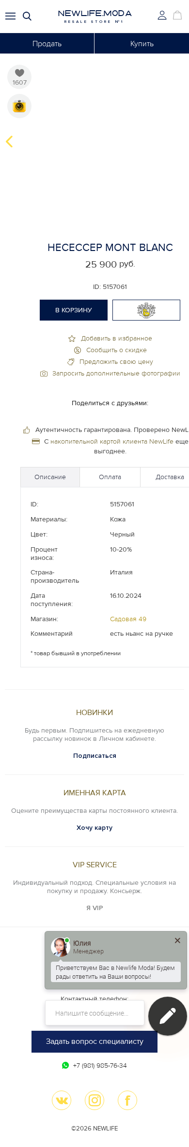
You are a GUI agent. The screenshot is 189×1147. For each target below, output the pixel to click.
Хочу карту (94, 828)
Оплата (110, 477)
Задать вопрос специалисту (94, 1041)
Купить (142, 44)
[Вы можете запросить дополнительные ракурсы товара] (19, 106)
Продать (47, 44)
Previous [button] (9, 141)
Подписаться (94, 756)
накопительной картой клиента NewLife (111, 441)
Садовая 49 (128, 619)
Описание (50, 477)
